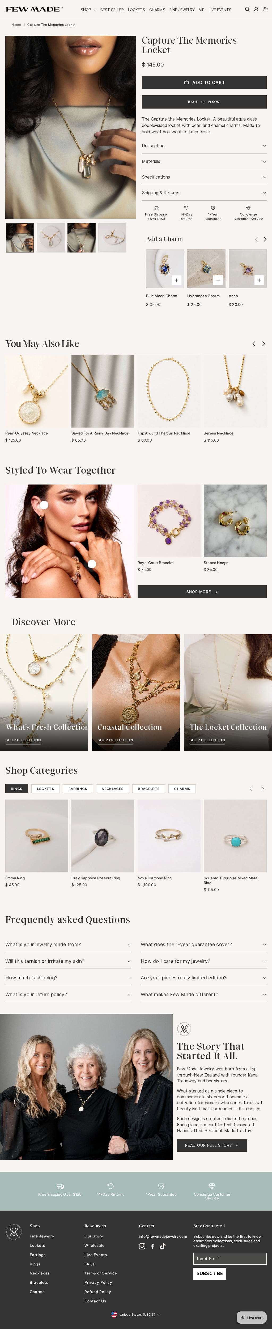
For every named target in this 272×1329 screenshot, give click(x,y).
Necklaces (40, 1273)
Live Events (220, 10)
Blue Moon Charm (161, 295)
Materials (151, 161)
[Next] (262, 789)
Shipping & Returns (160, 192)
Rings (35, 1264)
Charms (157, 10)
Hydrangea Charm (203, 295)
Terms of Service (100, 1273)
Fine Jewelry (182, 10)
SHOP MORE (198, 591)
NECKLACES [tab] (113, 789)
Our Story (93, 1236)
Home (16, 25)
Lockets (136, 10)
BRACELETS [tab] (149, 789)
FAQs (89, 1264)
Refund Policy (97, 1292)
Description (153, 145)
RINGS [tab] (17, 789)
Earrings (38, 1255)
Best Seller (112, 10)
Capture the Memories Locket (51, 25)
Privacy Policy (98, 1282)
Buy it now (204, 102)
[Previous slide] (254, 344)
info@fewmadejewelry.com (163, 1236)
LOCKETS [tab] (45, 789)
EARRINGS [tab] (78, 789)
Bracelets (39, 1282)
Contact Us (95, 1301)
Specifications (156, 177)
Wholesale (94, 1245)
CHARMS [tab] (182, 789)
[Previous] (250, 789)
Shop (86, 10)
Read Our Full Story (208, 1145)
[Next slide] (263, 239)
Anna (233, 295)
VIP (202, 10)
